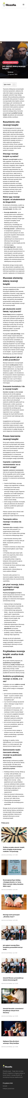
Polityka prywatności (8, 1088)
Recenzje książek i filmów (10, 62)
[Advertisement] (14, 22)
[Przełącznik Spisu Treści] (13, 84)
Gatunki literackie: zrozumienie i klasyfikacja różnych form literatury (13, 1010)
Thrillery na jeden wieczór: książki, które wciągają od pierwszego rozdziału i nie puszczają (14, 849)
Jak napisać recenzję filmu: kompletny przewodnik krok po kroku (13, 947)
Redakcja (10, 854)
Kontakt (5, 1086)
